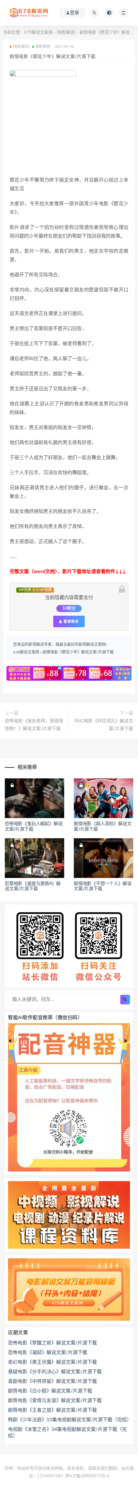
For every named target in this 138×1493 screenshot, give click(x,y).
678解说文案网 (38, 32)
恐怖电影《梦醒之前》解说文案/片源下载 (52, 1343)
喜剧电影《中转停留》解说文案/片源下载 (52, 1381)
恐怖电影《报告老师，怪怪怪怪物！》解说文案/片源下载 (34, 725)
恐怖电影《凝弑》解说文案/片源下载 (47, 1352)
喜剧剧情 (43, 46)
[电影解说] (66, 32)
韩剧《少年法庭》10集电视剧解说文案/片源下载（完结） (69, 1419)
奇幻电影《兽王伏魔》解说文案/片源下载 (52, 1362)
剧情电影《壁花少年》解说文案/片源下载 (78, 652)
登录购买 (70, 621)
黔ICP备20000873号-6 (87, 1476)
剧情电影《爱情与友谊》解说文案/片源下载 (55, 1400)
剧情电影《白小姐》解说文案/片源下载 (50, 1391)
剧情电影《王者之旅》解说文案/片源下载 (52, 1410)
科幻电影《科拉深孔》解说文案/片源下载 (104, 725)
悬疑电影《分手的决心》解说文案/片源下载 (55, 1371)
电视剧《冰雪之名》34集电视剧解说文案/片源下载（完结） (67, 1432)
